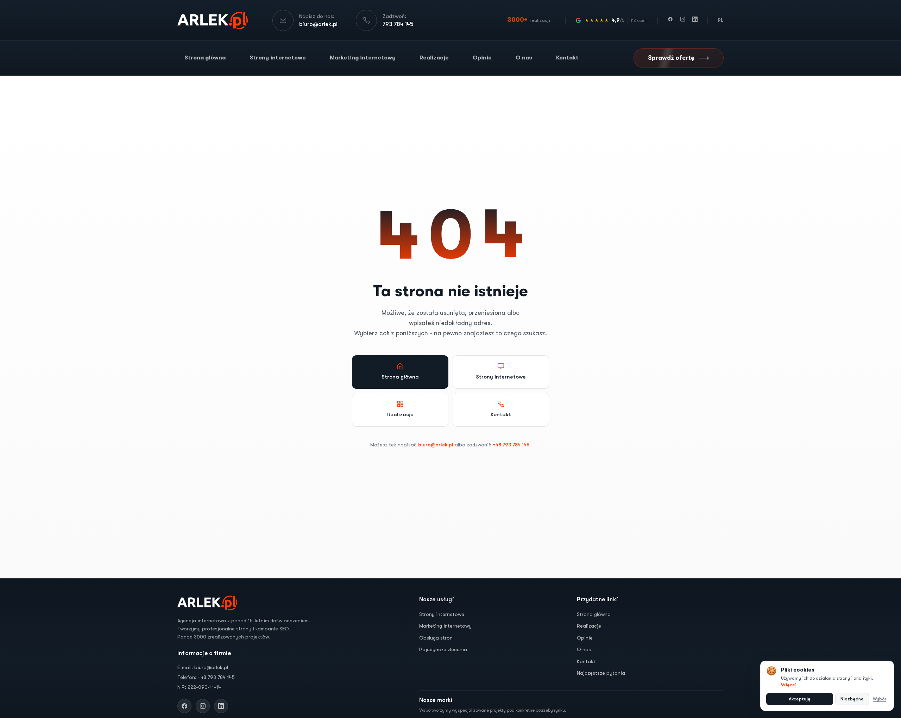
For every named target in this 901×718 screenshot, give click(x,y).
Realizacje (434, 58)
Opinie (482, 58)
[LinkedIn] (695, 20)
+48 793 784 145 (511, 444)
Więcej (788, 684)
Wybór (879, 699)
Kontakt (567, 58)
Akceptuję (800, 698)
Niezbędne (852, 698)
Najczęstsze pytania (601, 673)
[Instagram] (682, 20)
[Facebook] (670, 20)
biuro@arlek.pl (435, 444)
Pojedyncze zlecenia (443, 649)
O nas (524, 58)
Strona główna (205, 58)
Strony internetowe (278, 58)
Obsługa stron (436, 637)
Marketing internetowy (363, 58)
